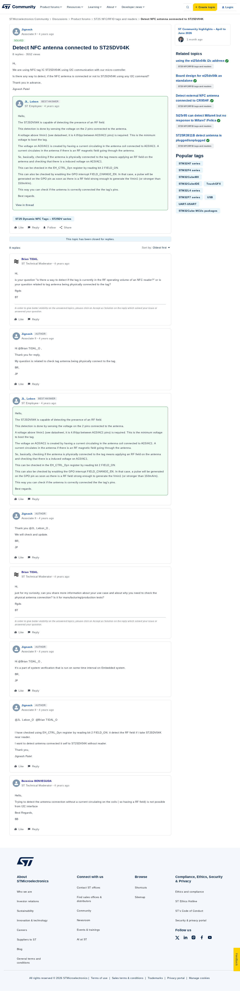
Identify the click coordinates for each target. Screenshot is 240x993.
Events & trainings (88, 929)
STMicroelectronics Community (29, 18)
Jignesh (27, 29)
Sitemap (140, 897)
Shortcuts (141, 887)
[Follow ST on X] (177, 938)
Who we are (24, 891)
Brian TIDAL (30, 258)
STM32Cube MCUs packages (198, 210)
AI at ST (82, 939)
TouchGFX (213, 183)
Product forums (81, 18)
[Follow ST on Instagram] (193, 938)
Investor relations (28, 901)
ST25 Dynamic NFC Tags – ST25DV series (43, 218)
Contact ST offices (88, 887)
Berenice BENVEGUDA (37, 780)
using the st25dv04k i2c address (200, 60)
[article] (90, 289)
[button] (205, 7)
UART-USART (188, 204)
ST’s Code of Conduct (189, 910)
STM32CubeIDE (189, 183)
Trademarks (155, 977)
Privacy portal (176, 977)
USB (210, 197)
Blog (19, 949)
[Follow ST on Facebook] (202, 938)
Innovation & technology (32, 920)
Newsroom (83, 920)
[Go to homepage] (40, 866)
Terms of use (99, 977)
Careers (22, 929)
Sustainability (25, 910)
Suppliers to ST (26, 939)
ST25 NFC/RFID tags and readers (115, 18)
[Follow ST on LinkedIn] (185, 938)
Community (84, 910)
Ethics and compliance (189, 891)
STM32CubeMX (189, 176)
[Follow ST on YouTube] (210, 938)
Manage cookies (199, 977)
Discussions (59, 18)
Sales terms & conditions (127, 977)
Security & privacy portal (190, 920)
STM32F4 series (189, 170)
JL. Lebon (31, 101)
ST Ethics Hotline (186, 901)
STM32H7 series (189, 163)
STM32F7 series (189, 197)
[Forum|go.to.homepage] (19, 7)
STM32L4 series (189, 190)
